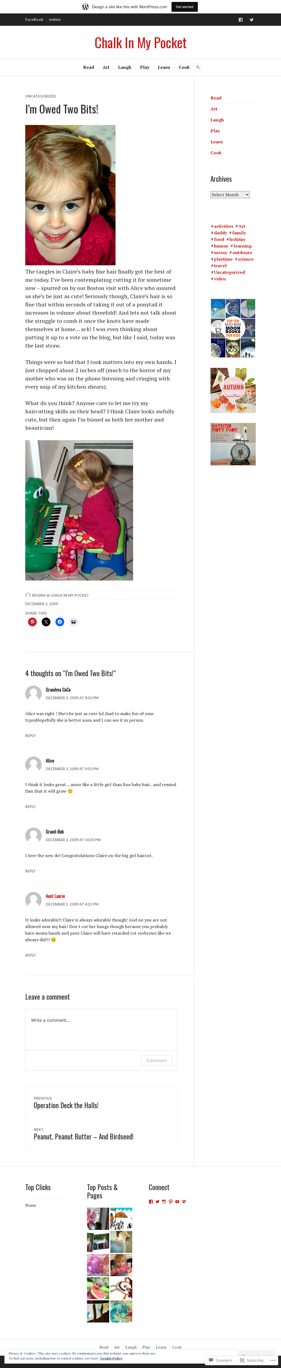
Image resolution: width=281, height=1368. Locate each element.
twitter (55, 19)
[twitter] (252, 20)
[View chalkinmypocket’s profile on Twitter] (157, 1201)
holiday (237, 239)
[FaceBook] (241, 20)
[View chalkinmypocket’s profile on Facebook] (151, 1201)
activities (223, 226)
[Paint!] (98, 1242)
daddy (220, 233)
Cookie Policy (111, 1358)
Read (88, 67)
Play (144, 67)
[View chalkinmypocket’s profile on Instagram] (164, 1201)
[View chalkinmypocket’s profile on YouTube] (177, 1201)
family (239, 233)
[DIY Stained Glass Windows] (98, 1219)
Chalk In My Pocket (141, 42)
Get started (184, 7)
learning (243, 246)
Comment (157, 1060)
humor (221, 246)
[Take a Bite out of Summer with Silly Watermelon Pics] (98, 1288)
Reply (30, 735)
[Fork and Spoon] (121, 1265)
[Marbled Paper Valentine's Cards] (98, 1265)
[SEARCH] (198, 67)
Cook (184, 67)
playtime (223, 259)
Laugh (124, 67)
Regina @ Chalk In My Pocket (60, 595)
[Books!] (121, 1219)
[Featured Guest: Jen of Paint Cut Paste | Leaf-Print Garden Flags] (98, 1311)
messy (220, 252)
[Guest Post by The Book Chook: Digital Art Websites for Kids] (121, 1288)
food (219, 239)
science (246, 259)
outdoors (242, 252)
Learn (164, 67)
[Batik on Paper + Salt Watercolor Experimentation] (121, 1311)
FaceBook (34, 19)
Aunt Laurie (55, 896)
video (220, 279)
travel (220, 266)
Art (106, 67)
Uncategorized (40, 96)
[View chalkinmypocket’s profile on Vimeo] (184, 1201)
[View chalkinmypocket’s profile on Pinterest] (170, 1201)
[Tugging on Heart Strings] (121, 1242)
